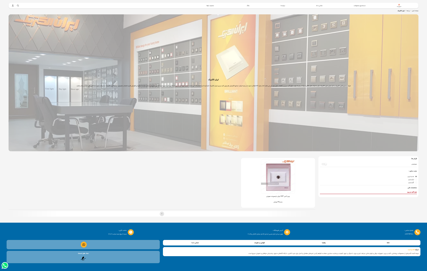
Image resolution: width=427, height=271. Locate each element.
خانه (388, 243)
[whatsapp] (5, 265)
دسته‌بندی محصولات (360, 6)
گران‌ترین (411, 182)
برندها (408, 11)
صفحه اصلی (415, 11)
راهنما (324, 243)
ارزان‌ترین (411, 179)
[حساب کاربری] (12, 5)
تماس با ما (195, 243)
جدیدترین (411, 176)
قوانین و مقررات (259, 243)
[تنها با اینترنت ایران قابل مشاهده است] (83, 259)
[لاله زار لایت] (399, 5)
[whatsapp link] (84, 244)
